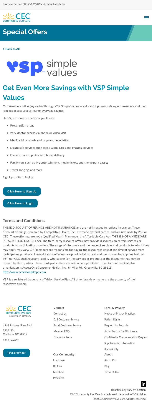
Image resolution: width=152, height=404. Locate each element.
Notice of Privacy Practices (120, 313)
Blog (63, 4)
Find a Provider (16, 353)
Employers (59, 360)
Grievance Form (63, 337)
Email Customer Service (67, 325)
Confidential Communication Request (126, 337)
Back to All (12, 49)
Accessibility (111, 349)
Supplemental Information (119, 343)
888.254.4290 (11, 340)
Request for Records (116, 325)
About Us (44, 4)
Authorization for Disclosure (120, 331)
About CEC (110, 360)
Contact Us (55, 4)
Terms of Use (111, 372)
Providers (58, 378)
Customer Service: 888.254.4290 (21, 4)
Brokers (57, 366)
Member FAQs (62, 331)
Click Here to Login (20, 203)
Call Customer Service (66, 319)
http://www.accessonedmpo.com (24, 272)
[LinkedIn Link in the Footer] (144, 384)
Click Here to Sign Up (22, 191)
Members (58, 372)
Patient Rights (112, 319)
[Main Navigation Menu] (146, 17)
